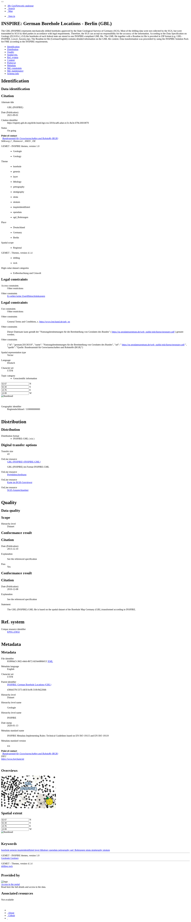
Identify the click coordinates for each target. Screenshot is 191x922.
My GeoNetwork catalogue (20, 5)
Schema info (13, 73)
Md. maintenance (15, 71)
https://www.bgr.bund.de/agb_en (54, 321)
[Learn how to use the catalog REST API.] (7, 918)
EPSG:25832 (13, 632)
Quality (10, 52)
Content (11, 60)
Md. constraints (14, 68)
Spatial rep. (12, 54)
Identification (13, 46)
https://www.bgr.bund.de (12, 759)
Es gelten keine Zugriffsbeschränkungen (26, 296)
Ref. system (12, 57)
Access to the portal (10, 884)
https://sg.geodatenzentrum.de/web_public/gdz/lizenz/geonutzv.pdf (143, 332)
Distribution (12, 49)
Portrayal (11, 63)
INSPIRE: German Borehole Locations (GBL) (29, 684)
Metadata (11, 65)
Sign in (11, 16)
